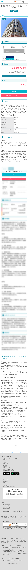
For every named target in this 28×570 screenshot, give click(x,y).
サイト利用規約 (6, 504)
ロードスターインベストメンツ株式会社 (11, 545)
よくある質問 (6, 481)
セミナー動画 (6, 484)
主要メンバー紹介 (7, 467)
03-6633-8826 (16, 491)
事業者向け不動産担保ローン (9, 470)
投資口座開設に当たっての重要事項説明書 (12, 510)
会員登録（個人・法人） (14, 179)
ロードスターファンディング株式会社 (11, 558)
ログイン (14, 91)
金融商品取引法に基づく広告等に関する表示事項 (13, 511)
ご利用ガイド (6, 462)
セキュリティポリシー (7, 507)
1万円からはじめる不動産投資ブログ (10, 486)
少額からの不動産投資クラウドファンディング (12, 458)
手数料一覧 (5, 463)
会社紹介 (5, 466)
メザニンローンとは (7, 485)
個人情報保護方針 (7, 505)
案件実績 (5, 460)
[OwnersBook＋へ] (17, 2)
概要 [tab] (3, 15)
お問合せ (5, 482)
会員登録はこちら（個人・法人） (14, 95)
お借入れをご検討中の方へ (8, 469)
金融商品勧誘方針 (7, 508)
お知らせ (5, 465)
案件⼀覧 (5, 459)
